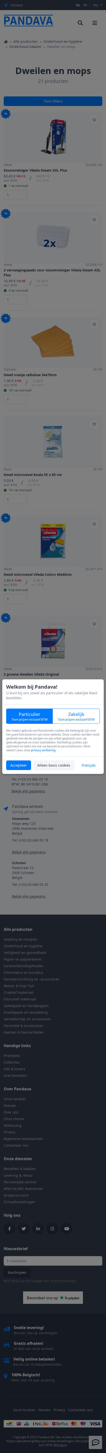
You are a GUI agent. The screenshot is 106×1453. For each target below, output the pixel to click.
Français (89, 765)
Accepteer (18, 765)
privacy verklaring (43, 750)
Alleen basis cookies (53, 765)
